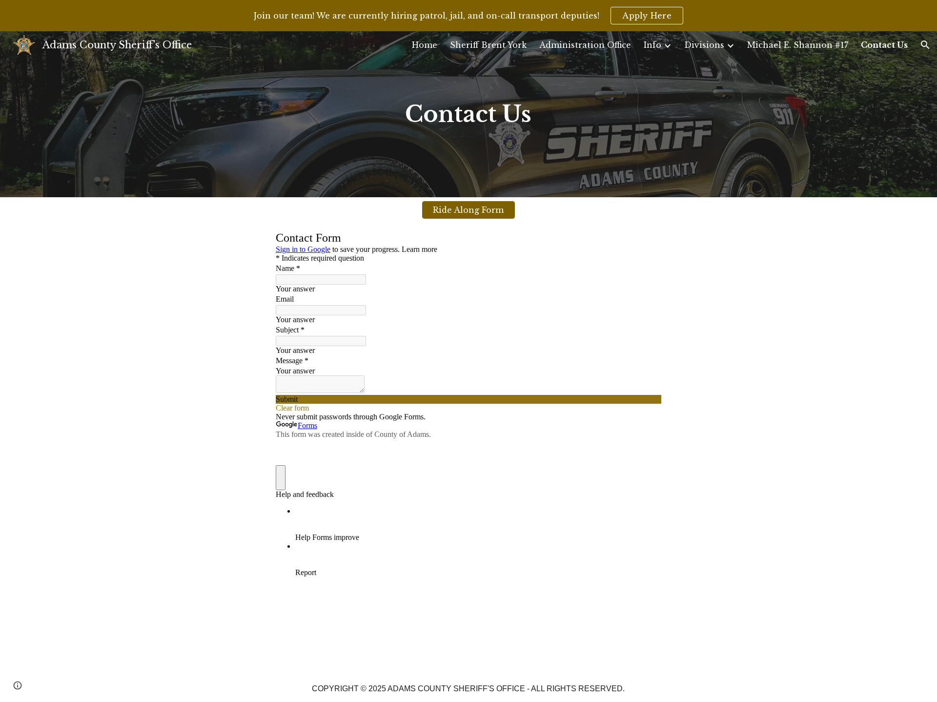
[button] (925, 45)
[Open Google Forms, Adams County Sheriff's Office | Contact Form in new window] (646, 239)
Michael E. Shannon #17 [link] (797, 45)
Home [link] (424, 45)
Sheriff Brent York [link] (488, 45)
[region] (468, 15)
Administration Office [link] (585, 45)
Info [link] (652, 45)
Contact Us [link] (884, 45)
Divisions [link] (704, 45)
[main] (468, 114)
